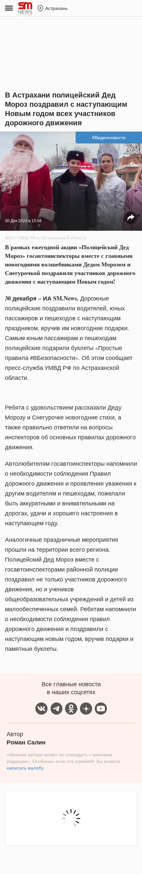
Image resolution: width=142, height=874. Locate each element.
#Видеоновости (108, 137)
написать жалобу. (26, 768)
